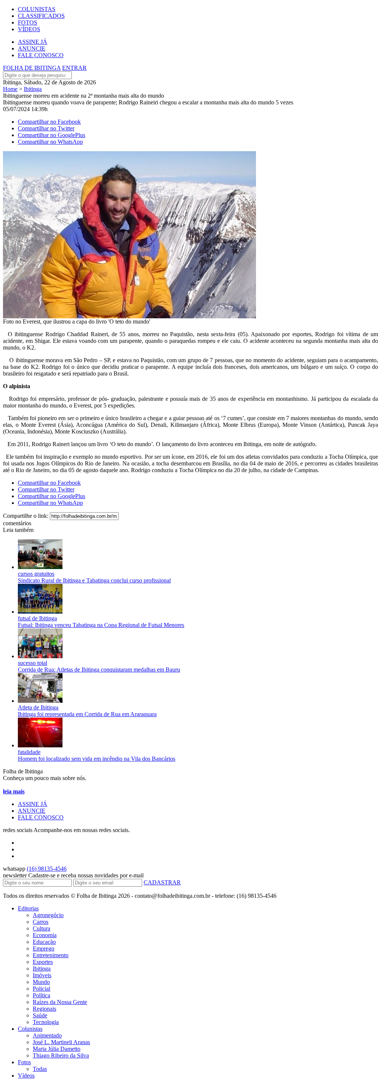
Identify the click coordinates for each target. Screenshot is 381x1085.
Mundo (41, 982)
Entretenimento (50, 955)
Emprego (43, 948)
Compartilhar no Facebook (49, 121)
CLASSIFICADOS (41, 16)
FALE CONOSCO (41, 55)
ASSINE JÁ (32, 42)
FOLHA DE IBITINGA (32, 68)
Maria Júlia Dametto (56, 1049)
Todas (40, 1069)
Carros (40, 922)
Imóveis (42, 975)
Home (10, 89)
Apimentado (47, 1035)
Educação (44, 942)
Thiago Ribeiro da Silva (61, 1055)
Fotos (24, 1062)
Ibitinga (33, 89)
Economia (45, 935)
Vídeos (26, 1075)
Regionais (44, 1009)
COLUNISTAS (36, 9)
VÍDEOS (29, 29)
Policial (41, 988)
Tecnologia (46, 1022)
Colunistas (30, 1029)
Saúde (40, 1015)
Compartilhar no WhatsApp (50, 142)
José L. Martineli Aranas (61, 1042)
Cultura (41, 928)
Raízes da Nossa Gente (60, 1002)
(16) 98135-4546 (47, 868)
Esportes (43, 962)
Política (41, 995)
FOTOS (27, 22)
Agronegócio (48, 915)
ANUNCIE (31, 48)
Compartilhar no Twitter (46, 128)
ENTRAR (74, 68)
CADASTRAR (162, 882)
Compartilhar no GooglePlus (51, 135)
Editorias (28, 908)
